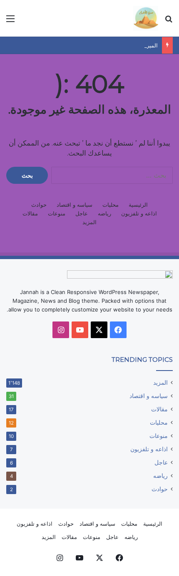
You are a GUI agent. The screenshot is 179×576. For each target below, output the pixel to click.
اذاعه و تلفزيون (139, 213)
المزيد (89, 222)
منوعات (56, 213)
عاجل (81, 213)
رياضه (104, 213)
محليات (110, 204)
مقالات (30, 213)
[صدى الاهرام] (145, 18)
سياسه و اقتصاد (74, 204)
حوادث (39, 204)
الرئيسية (138, 204)
